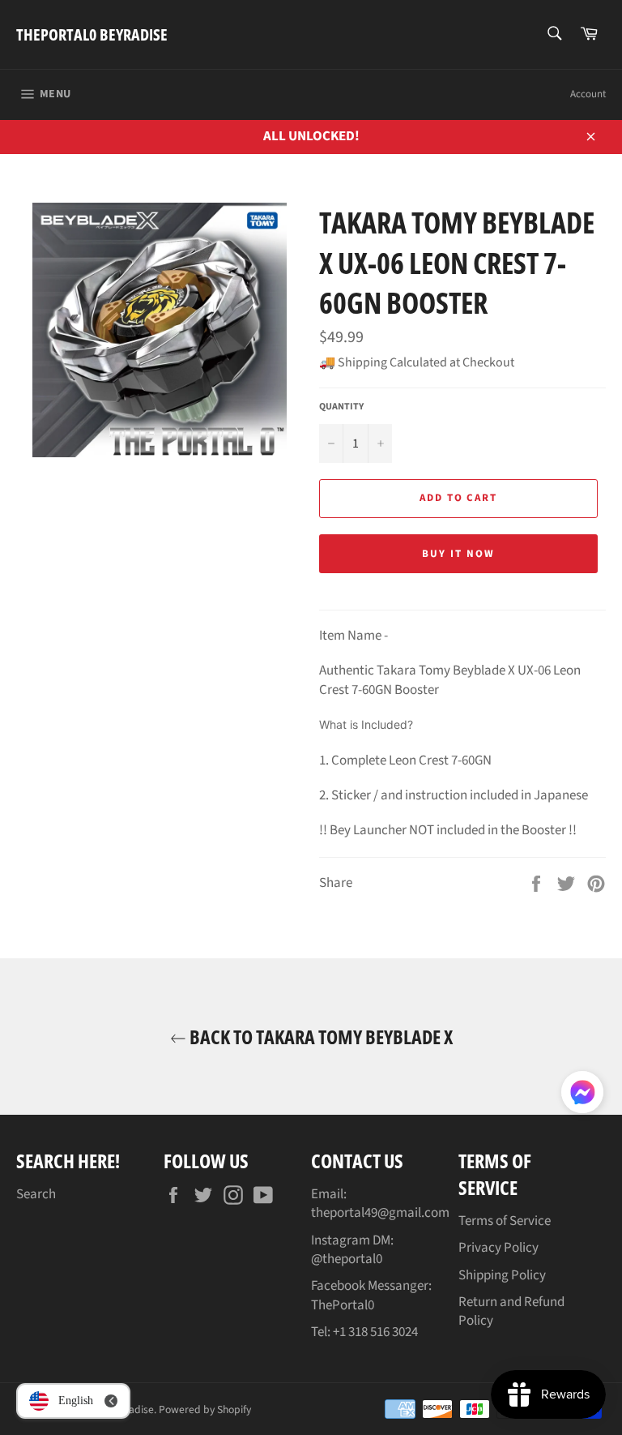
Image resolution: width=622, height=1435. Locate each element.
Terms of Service (504, 1221)
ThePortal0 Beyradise (92, 34)
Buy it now (458, 553)
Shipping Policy (502, 1275)
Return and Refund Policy (511, 1311)
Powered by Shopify (205, 1409)
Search (36, 1194)
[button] (582, 1095)
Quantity (341, 407)
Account (588, 94)
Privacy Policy (498, 1247)
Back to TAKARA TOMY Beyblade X (319, 1036)
